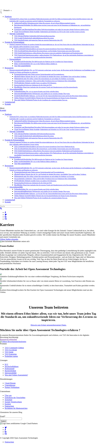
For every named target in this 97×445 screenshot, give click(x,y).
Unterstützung (10, 385)
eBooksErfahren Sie (50, 76)
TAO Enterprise (11, 354)
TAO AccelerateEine (47, 51)
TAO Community (44, 49)
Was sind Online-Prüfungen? (41, 100)
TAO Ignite (9, 352)
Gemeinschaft (10, 102)
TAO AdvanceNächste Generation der (34, 36)
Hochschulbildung (11, 366)
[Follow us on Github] (6, 434)
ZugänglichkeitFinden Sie (51, 96)
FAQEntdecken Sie (35, 83)
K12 (6, 364)
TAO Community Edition (14, 348)
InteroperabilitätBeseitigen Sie (42, 93)
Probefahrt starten (11, 356)
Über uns (8, 395)
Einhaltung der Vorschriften (15, 398)
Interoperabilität (10, 373)
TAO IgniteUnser (48, 53)
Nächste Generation (16, 34)
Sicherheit (8, 400)
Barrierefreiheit (10, 371)
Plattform (8, 17)
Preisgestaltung (15, 59)
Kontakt (8, 104)
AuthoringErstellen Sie (44, 23)
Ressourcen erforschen (8, 339)
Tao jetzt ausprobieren (22, 66)
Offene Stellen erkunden (9, 239)
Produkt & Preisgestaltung (14, 42)
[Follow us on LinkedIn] (5, 432)
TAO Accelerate (11, 350)
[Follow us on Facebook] (5, 430)
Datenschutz (9, 406)
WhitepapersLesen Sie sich (44, 79)
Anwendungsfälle (16, 89)
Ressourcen (9, 68)
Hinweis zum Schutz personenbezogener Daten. (48, 325)
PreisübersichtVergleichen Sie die (43, 61)
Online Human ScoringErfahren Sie (45, 98)
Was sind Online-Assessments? (16, 375)
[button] (1, 208)
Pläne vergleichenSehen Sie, (35, 64)
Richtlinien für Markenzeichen (16, 408)
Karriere (8, 404)
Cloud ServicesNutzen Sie (49, 32)
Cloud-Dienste (10, 383)
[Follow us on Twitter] (6, 427)
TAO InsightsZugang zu (38, 40)
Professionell (9, 369)
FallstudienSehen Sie (36, 91)
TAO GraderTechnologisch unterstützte (34, 38)
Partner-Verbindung (12, 387)
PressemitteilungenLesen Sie (39, 74)
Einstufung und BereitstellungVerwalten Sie (51, 29)
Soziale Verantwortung (13, 402)
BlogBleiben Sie (46, 87)
